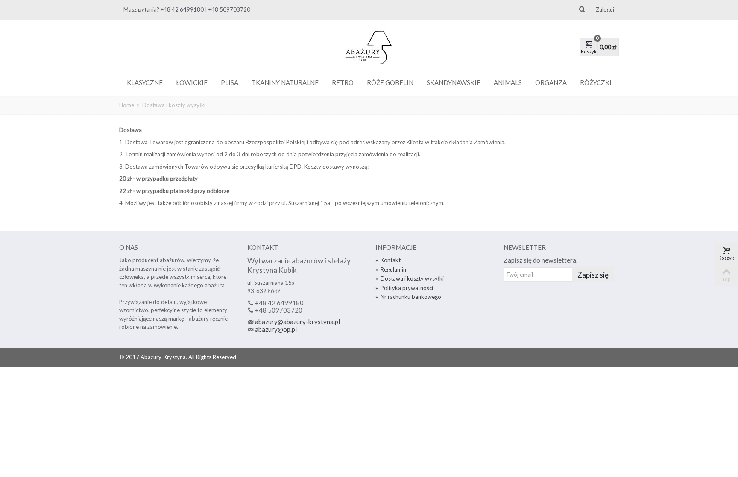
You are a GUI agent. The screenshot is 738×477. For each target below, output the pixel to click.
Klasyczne (145, 82)
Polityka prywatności (404, 287)
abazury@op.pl (276, 329)
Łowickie (192, 82)
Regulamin (390, 269)
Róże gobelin (390, 82)
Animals (508, 82)
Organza (551, 82)
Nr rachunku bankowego (408, 296)
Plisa (229, 82)
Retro (343, 82)
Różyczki (596, 82)
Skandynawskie (453, 82)
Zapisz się (593, 274)
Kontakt (388, 260)
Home (126, 105)
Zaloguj (605, 9)
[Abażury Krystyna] (369, 47)
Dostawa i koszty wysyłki (409, 278)
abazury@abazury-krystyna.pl (297, 321)
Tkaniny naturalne (285, 82)
